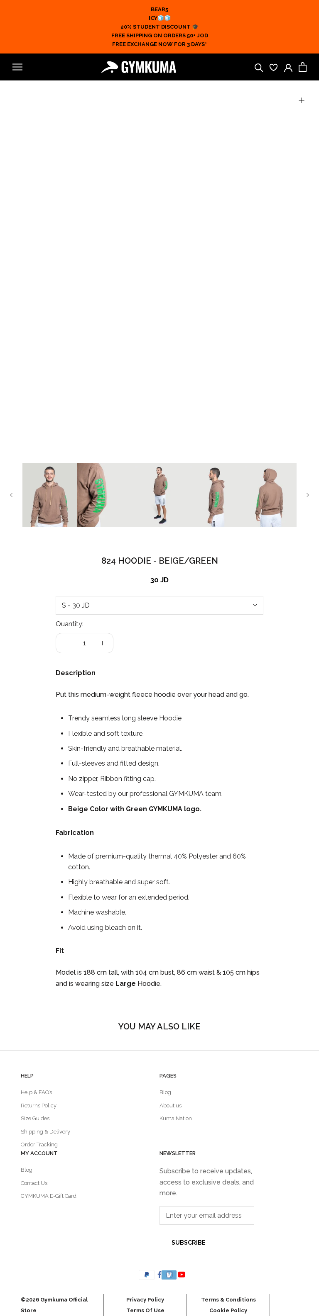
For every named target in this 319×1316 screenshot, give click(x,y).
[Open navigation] (17, 67)
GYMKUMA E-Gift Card (48, 1196)
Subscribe (189, 1242)
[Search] (259, 67)
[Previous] (11, 495)
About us (171, 1105)
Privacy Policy (145, 1300)
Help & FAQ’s (36, 1092)
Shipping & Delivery (45, 1132)
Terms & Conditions (228, 1300)
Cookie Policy (228, 1310)
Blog (165, 1092)
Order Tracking (39, 1144)
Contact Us (34, 1183)
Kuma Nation (176, 1118)
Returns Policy (38, 1105)
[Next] (308, 495)
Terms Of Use (145, 1310)
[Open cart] (303, 67)
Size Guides (35, 1118)
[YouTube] (182, 1274)
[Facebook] (159, 1274)
